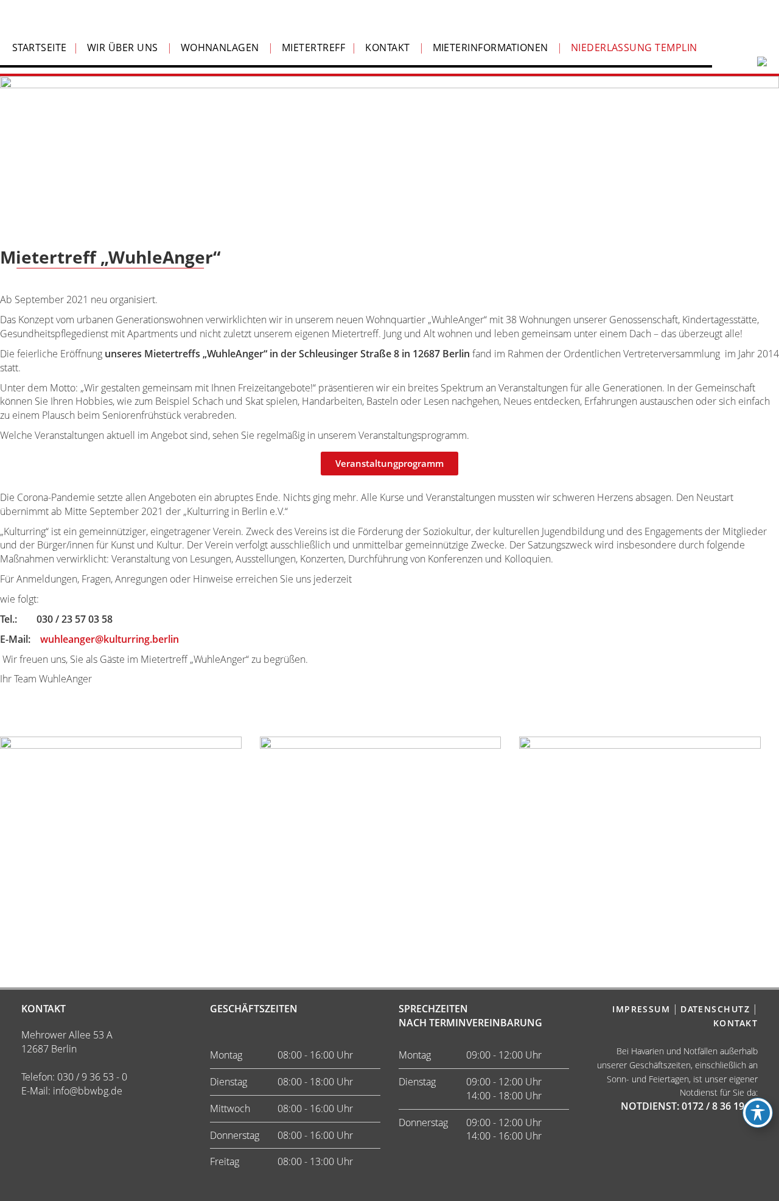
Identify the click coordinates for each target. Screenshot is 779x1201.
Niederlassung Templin (634, 47)
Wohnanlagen (220, 47)
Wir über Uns (122, 47)
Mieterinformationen (490, 47)
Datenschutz (715, 1009)
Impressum (641, 1009)
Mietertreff (313, 47)
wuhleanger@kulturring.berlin (109, 639)
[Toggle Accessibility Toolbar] (757, 1112)
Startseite (39, 47)
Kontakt (387, 47)
